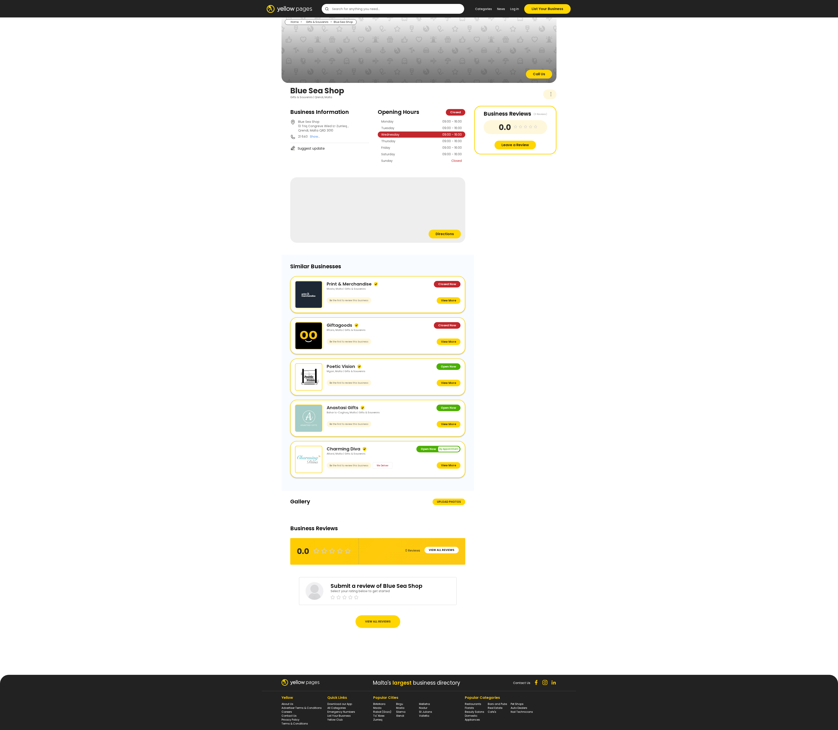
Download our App (339, 704)
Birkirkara (379, 704)
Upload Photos (449, 502)
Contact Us (289, 716)
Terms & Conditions (295, 723)
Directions (445, 233)
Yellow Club (335, 719)
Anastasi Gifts (342, 408)
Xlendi (400, 716)
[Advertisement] (507, 185)
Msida (377, 708)
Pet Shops (517, 704)
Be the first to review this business (349, 300)
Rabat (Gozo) (382, 712)
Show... (315, 136)
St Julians (425, 712)
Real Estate (495, 708)
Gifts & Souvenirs (317, 22)
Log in (514, 9)
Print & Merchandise (349, 284)
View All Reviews (441, 550)
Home (295, 22)
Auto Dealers (519, 708)
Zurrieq (377, 719)
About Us (287, 704)
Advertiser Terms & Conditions (302, 708)
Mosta (400, 708)
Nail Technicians (522, 712)
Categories (483, 9)
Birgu (399, 704)
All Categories (336, 708)
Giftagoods (339, 325)
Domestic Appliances (472, 717)
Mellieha (424, 704)
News (501, 9)
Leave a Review (515, 144)
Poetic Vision (341, 366)
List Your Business (547, 8)
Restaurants (473, 704)
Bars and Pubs (497, 704)
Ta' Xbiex (379, 716)
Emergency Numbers (341, 712)
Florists (469, 708)
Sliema (400, 712)
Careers (287, 712)
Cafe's (492, 712)
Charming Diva (343, 449)
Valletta (424, 716)
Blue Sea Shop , (323, 126)
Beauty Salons (474, 712)
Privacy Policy (290, 719)
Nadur (423, 708)
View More (448, 300)
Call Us (539, 74)
